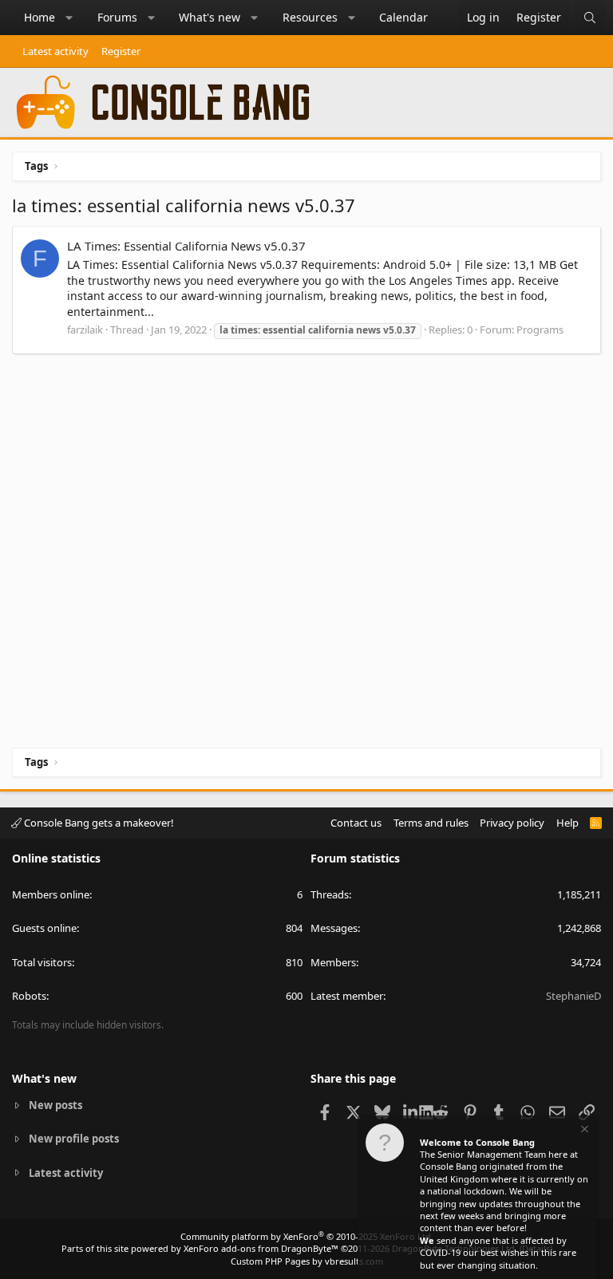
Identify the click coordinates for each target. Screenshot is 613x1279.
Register (120, 51)
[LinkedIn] (411, 1111)
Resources (310, 17)
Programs (540, 329)
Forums (117, 17)
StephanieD (573, 996)
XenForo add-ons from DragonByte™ (261, 1248)
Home (39, 17)
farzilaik (85, 329)
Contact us (356, 822)
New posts (55, 1105)
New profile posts (74, 1138)
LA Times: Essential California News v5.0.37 (186, 246)
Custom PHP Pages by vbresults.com (307, 1261)
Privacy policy (512, 822)
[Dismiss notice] (583, 1131)
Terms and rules (431, 822)
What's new (209, 17)
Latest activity (55, 51)
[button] (69, 17)
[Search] (590, 17)
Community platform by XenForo (306, 1236)
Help (567, 822)
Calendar (403, 17)
